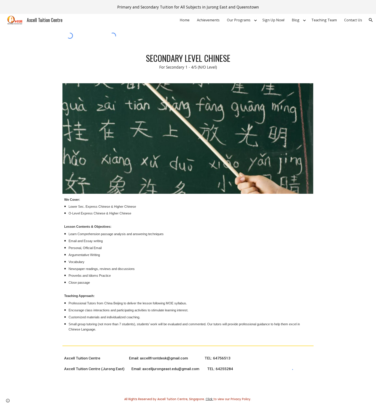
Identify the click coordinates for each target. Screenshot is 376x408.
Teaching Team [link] (324, 20)
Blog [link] (295, 20)
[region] (188, 7)
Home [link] (185, 20)
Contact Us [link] (353, 20)
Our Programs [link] (238, 20)
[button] (371, 20)
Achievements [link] (208, 20)
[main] (188, 61)
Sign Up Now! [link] (273, 20)
